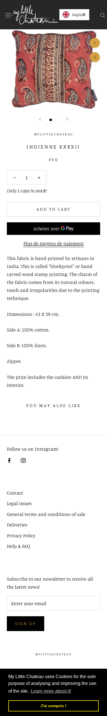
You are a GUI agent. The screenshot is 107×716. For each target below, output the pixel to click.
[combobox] (74, 14)
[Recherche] (102, 14)
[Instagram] (23, 460)
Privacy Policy (21, 535)
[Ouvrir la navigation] (8, 14)
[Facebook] (9, 460)
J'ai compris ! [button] (53, 705)
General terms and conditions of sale (46, 514)
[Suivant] (67, 119)
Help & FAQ (18, 546)
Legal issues (19, 503)
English (78, 14)
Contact (15, 493)
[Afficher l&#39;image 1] (50, 120)
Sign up (25, 623)
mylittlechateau (53, 654)
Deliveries (17, 525)
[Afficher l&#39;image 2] (56, 120)
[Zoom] (95, 43)
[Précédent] (40, 119)
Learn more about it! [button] (51, 691)
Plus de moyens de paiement (53, 243)
